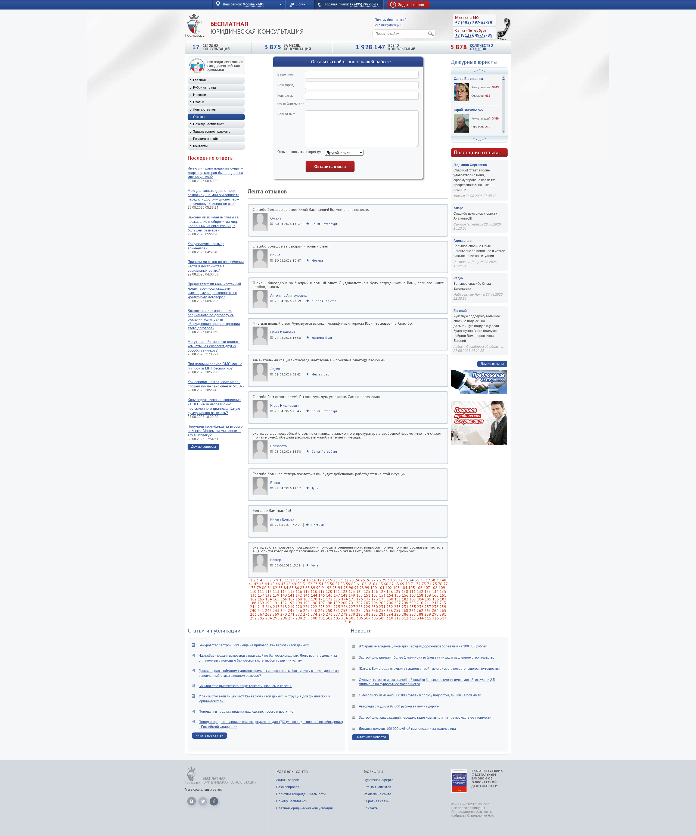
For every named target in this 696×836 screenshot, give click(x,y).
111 (260, 591)
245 (291, 610)
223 (321, 606)
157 (412, 595)
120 (329, 591)
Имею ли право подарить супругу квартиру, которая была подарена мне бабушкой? (215, 172)
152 (374, 595)
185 (428, 599)
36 (422, 580)
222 (314, 606)
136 (253, 595)
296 (284, 618)
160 (435, 595)
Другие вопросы (203, 447)
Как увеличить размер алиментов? (206, 246)
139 (276, 595)
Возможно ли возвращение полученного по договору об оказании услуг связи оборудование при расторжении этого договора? (214, 319)
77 (445, 583)
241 (260, 610)
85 (291, 587)
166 (284, 599)
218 (283, 606)
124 (359, 591)
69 (402, 583)
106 (419, 587)
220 (299, 606)
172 (329, 599)
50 (299, 583)
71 (413, 583)
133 (427, 591)
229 (367, 606)
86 (297, 587)
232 (390, 606)
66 (386, 583)
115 (291, 591)
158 (420, 595)
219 (291, 606)
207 (397, 602)
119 (321, 591)
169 (306, 599)
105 (411, 587)
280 (359, 614)
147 (337, 595)
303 (337, 618)
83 (280, 587)
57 (337, 583)
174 (344, 599)
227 (352, 606)
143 (306, 595)
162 (253, 599)
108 (434, 587)
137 (261, 595)
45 (272, 583)
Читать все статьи (209, 735)
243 (276, 610)
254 (359, 610)
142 (299, 595)
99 (367, 587)
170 (314, 599)
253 (352, 610)
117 (306, 591)
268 (268, 614)
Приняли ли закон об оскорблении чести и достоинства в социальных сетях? (216, 266)
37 (428, 580)
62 (364, 583)
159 (427, 595)
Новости (199, 95)
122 (344, 591)
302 (329, 618)
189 (260, 602)
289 (427, 614)
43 (261, 583)
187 (443, 599)
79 (259, 587)
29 (384, 580)
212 (435, 602)
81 (270, 587)
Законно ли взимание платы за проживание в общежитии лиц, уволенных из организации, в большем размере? (213, 223)
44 (267, 583)
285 (397, 614)
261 (412, 610)
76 (440, 583)
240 (253, 610)
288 (420, 614)
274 (314, 614)
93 (335, 587)
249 (321, 610)
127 (382, 591)
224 (329, 606)
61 (359, 583)
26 (368, 580)
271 (291, 614)
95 (345, 587)
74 (429, 583)
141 (291, 595)
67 (391, 583)
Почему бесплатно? (208, 124)
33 (406, 580)
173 (337, 599)
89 (313, 587)
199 (336, 602)
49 (294, 583)
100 (373, 587)
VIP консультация (388, 25)
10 (281, 580)
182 (405, 599)
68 (396, 583)
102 (389, 587)
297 (291, 618)
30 (389, 580)
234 (405, 606)
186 (435, 599)
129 (397, 591)
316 (435, 618)
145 (321, 595)
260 (405, 610)
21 (341, 580)
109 (442, 587)
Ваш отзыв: (286, 114)
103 (396, 587)
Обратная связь (376, 801)
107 (427, 587)
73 (424, 583)
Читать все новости (371, 737)
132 (420, 591)
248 (313, 610)
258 (389, 610)
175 (352, 599)
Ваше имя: (285, 74)
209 (412, 602)
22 (346, 580)
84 (286, 587)
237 (428, 606)
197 (321, 602)
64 (375, 583)
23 (352, 580)
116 (299, 591)
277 (337, 614)
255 (367, 610)
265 (443, 610)
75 (435, 583)
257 (382, 610)
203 (367, 602)
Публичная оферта (378, 780)
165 (276, 599)
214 (253, 606)
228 (359, 606)
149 (352, 595)
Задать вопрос (287, 780)
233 (397, 606)
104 (404, 587)
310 (390, 618)
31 (395, 580)
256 (374, 610)
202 (359, 602)
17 (319, 580)
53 (315, 583)
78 (253, 587)
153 (382, 595)
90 (318, 587)
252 (344, 610)
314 (420, 618)
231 (382, 606)
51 (305, 583)
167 (291, 599)
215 (261, 606)
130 (405, 591)
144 (314, 595)
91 (324, 587)
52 (310, 583)
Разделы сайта (292, 771)
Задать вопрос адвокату (211, 131)
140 (283, 595)
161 (443, 595)
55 (326, 583)
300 (314, 618)
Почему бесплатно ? (390, 20)
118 (313, 591)
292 (253, 618)
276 (329, 614)
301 (321, 618)
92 (329, 587)
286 (405, 614)
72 (418, 583)
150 (359, 595)
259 (397, 610)
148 (344, 595)
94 (340, 587)
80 (264, 587)
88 (307, 587)
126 (374, 591)
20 (335, 580)
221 (306, 606)
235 (412, 606)
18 (324, 580)
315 (428, 618)
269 (276, 614)
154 (390, 595)
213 (443, 602)
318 (348, 621)
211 (427, 602)
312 (405, 618)
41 (250, 583)
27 (373, 580)
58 (342, 583)
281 (367, 614)
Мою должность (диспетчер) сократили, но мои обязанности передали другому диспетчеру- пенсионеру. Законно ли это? (213, 197)
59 (348, 583)
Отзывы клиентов (377, 787)
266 (253, 614)
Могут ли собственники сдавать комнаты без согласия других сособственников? (214, 346)
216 (268, 606)
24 (357, 580)
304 (344, 618)
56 (332, 583)
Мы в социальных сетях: (203, 789)
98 (361, 587)
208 (405, 602)
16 (314, 580)
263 (427, 610)
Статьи (198, 102)
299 (306, 618)
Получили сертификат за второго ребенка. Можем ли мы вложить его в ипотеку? (215, 430)
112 (268, 591)
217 (276, 606)
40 (444, 580)
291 (443, 614)
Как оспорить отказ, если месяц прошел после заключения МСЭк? (216, 384)
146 (329, 595)
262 (420, 610)
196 (314, 602)
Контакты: (290, 99)
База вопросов (287, 787)
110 (253, 591)
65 (380, 583)
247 (306, 610)
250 (329, 610)
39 (438, 580)
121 (336, 591)
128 (389, 591)
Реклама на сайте (206, 139)
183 (412, 599)
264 (435, 610)
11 (287, 580)
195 (306, 602)
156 (405, 595)
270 (283, 614)
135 (443, 591)
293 (261, 618)
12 (292, 580)
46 (278, 583)
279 (352, 614)
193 (291, 602)
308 (374, 618)
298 (299, 618)
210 (420, 602)
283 (382, 614)
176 (359, 599)
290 (435, 614)
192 (283, 602)
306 (359, 618)
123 (352, 591)
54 (321, 583)
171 (321, 599)
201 (352, 602)
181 (397, 599)
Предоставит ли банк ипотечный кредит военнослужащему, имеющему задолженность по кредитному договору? (214, 290)
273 (306, 614)
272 (299, 614)
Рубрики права (204, 87)
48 (288, 583)
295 (276, 618)
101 (381, 587)
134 (435, 591)
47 (283, 583)
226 (344, 606)
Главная (199, 80)
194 (299, 602)
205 (382, 602)
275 (321, 614)
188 (253, 602)
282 (374, 614)
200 (344, 602)
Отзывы (199, 117)
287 (412, 614)
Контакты (200, 146)
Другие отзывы (492, 364)
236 (420, 606)
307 (367, 618)
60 (353, 583)
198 (329, 602)
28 (379, 580)
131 (412, 591)
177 (367, 599)
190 (268, 602)
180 (390, 599)
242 (268, 610)
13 (298, 580)
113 (276, 591)
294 (268, 618)
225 (337, 606)
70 (407, 583)
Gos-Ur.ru (373, 771)
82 (275, 587)
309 (382, 618)
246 (299, 610)
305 (352, 618)
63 (370, 583)
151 (367, 595)
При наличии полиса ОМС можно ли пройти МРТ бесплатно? (215, 366)
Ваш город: (285, 85)
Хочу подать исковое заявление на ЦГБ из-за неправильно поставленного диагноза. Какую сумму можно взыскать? (214, 406)
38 (433, 580)
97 (356, 587)
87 (302, 587)
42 (256, 583)
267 (261, 614)
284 (390, 614)
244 (283, 610)
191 (276, 602)
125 (367, 591)
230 (374, 606)
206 (390, 602)
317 (443, 618)
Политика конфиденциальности (301, 794)
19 (330, 580)
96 (351, 587)
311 (397, 618)
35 (417, 580)
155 (397, 595)
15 (308, 580)
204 (374, 602)
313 (412, 618)
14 (303, 580)
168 (299, 599)
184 (420, 599)
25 (363, 580)
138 (268, 595)
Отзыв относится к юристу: (299, 151)
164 (268, 599)
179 (382, 599)
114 (283, 591)
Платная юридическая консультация (304, 808)
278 (344, 614)
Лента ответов (204, 109)
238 (435, 606)
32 (400, 580)
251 (336, 610)
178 (374, 599)
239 (443, 606)
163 (261, 599)
